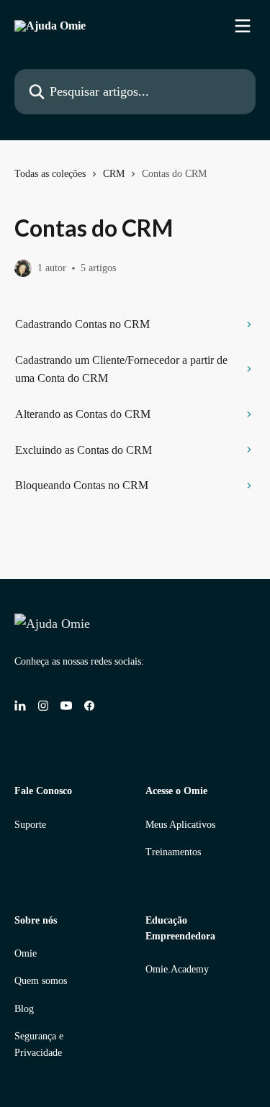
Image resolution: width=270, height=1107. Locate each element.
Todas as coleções (50, 173)
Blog (24, 1008)
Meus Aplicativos (180, 824)
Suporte (30, 824)
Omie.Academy (177, 969)
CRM (114, 173)
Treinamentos (173, 852)
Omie (25, 953)
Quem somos (40, 980)
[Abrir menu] (243, 26)
